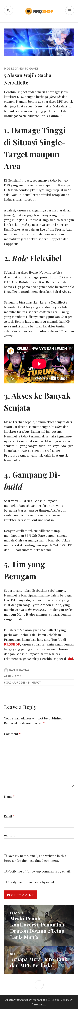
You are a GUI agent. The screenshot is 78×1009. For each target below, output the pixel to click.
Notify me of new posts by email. (31, 882)
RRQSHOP (12, 644)
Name (9, 796)
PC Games (31, 68)
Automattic (39, 1004)
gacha (10, 682)
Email (9, 816)
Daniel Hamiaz (19, 670)
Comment (12, 734)
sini (70, 658)
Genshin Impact (29, 682)
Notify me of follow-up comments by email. (39, 871)
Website (9, 836)
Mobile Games (14, 68)
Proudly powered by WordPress (26, 999)
